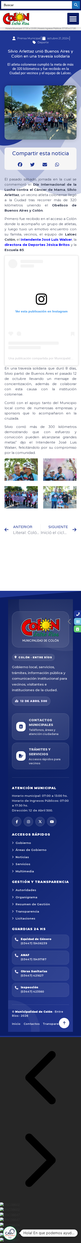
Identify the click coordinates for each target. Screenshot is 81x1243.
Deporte (43, 42)
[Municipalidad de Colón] (40, 629)
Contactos (32, 1024)
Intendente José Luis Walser (46, 239)
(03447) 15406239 (34, 943)
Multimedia (25, 871)
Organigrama (26, 897)
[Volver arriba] (64, 1023)
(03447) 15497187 (33, 959)
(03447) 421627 (32, 975)
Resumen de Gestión (33, 904)
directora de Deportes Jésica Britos (37, 245)
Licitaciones (25, 918)
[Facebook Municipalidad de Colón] (16, 821)
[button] (73, 19)
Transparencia (27, 911)
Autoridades (26, 890)
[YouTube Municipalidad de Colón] (51, 821)
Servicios (23, 864)
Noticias (22, 857)
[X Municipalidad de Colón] (40, 821)
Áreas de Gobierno (31, 850)
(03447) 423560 (32, 991)
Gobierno (23, 843)
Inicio (16, 1024)
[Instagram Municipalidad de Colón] (28, 821)
